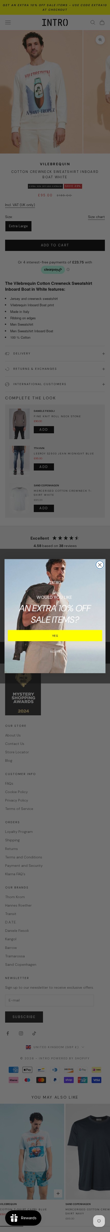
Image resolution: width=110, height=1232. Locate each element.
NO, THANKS (55, 651)
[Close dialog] (100, 565)
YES (55, 635)
